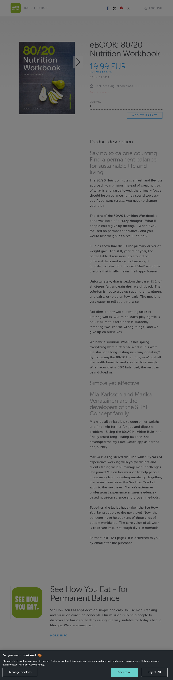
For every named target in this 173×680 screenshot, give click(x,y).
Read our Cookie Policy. (32, 664)
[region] (86, 665)
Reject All (154, 672)
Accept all (124, 672)
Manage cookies (20, 672)
